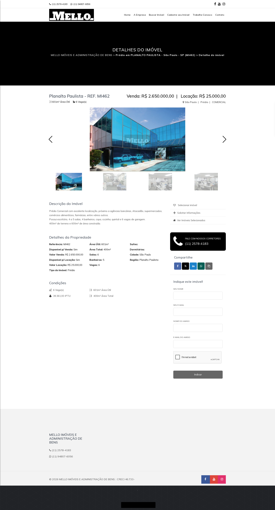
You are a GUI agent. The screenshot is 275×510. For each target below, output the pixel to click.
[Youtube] (219, 4)
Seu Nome (178, 289)
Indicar (198, 374)
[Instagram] (223, 4)
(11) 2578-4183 (59, 4)
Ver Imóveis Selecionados (191, 220)
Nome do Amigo (181, 321)
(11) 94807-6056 (81, 4)
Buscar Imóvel (156, 14)
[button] (224, 139)
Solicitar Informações (188, 212)
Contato (219, 14)
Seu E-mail (178, 305)
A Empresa (140, 14)
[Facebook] (215, 4)
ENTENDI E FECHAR (138, 504)
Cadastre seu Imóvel (178, 14)
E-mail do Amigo (181, 337)
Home (127, 14)
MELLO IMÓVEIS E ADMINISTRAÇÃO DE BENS (81, 55)
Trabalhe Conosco (202, 14)
